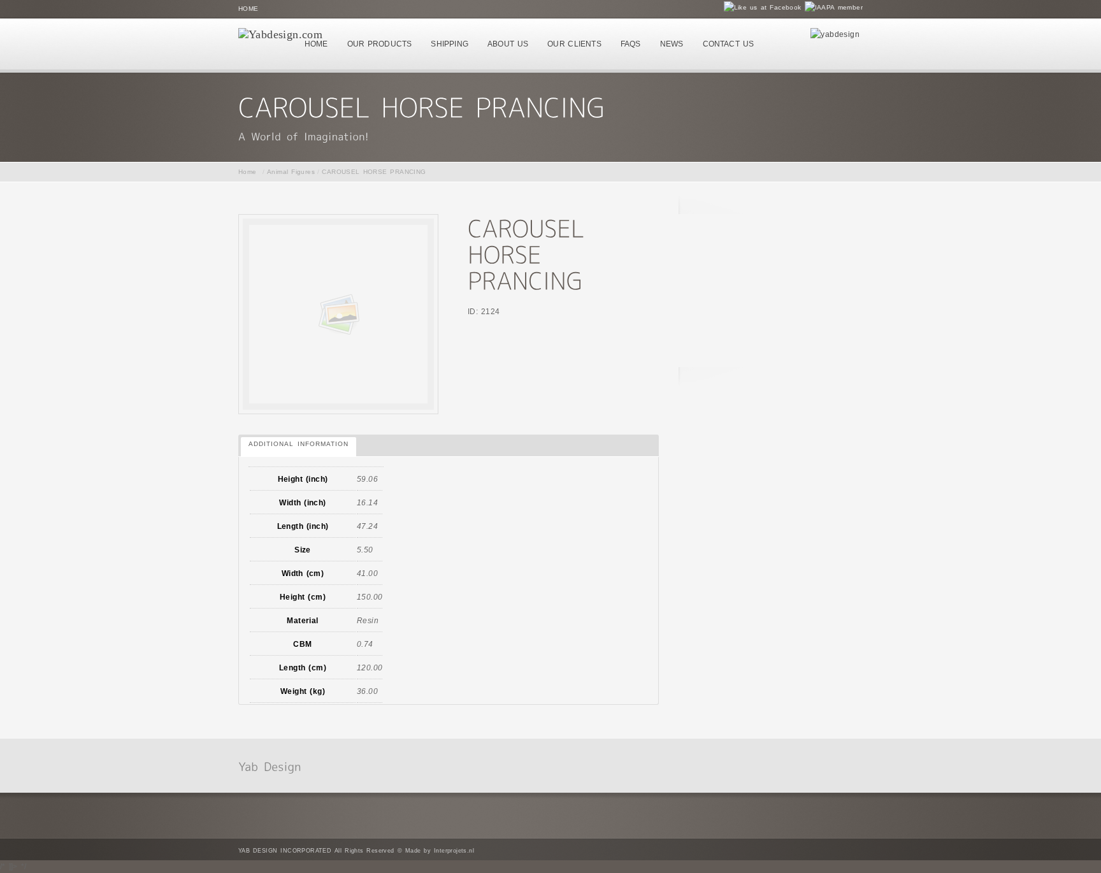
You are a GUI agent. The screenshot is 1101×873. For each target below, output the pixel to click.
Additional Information (298, 443)
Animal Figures (291, 171)
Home (248, 8)
